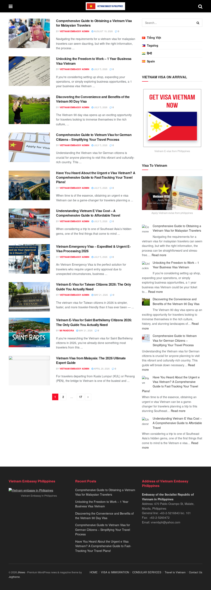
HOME (94, 572)
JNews (21, 572)
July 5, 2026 (100, 69)
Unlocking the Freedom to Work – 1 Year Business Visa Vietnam (93, 61)
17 (80, 397)
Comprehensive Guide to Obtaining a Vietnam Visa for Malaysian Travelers (94, 23)
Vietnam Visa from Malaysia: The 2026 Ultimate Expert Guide (91, 360)
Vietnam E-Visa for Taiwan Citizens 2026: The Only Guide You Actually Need (93, 286)
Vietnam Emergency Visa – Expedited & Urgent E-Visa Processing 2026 (93, 248)
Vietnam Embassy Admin (74, 31)
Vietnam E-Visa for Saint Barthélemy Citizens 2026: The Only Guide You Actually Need (94, 322)
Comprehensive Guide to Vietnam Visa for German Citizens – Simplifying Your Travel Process (93, 137)
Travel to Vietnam (175, 572)
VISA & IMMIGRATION (115, 572)
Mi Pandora (67, 330)
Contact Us (195, 572)
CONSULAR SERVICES (146, 572)
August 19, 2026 (103, 31)
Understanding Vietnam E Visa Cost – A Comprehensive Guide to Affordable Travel (88, 213)
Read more (159, 255)
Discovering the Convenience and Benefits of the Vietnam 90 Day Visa (93, 99)
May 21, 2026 (100, 294)
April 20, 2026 (101, 368)
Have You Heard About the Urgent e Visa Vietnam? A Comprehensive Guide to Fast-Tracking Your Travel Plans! (95, 177)
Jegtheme (14, 576)
